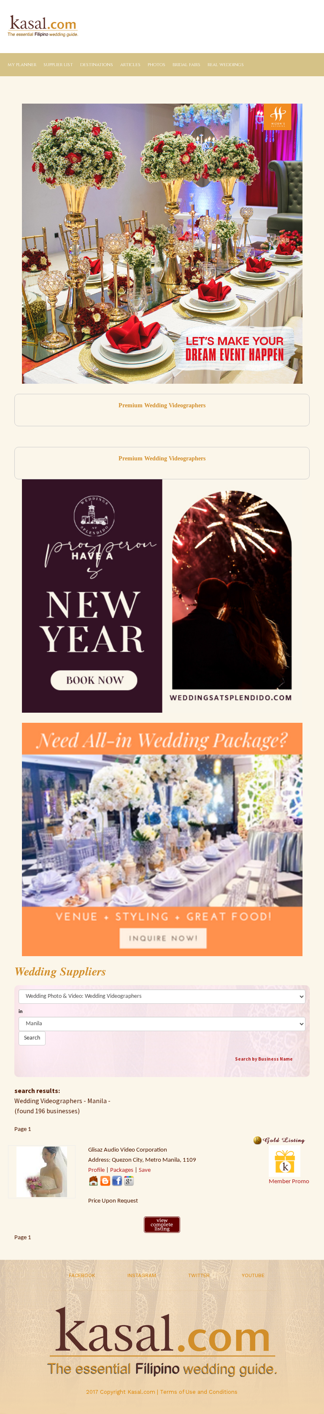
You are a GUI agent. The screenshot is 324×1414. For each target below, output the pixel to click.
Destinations (96, 64)
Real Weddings (226, 64)
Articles (130, 64)
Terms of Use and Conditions (199, 1392)
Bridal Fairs (186, 64)
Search (32, 1038)
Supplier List (58, 64)
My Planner (22, 64)
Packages (121, 1170)
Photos (156, 64)
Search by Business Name (264, 1059)
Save (145, 1170)
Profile (96, 1170)
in (20, 1011)
